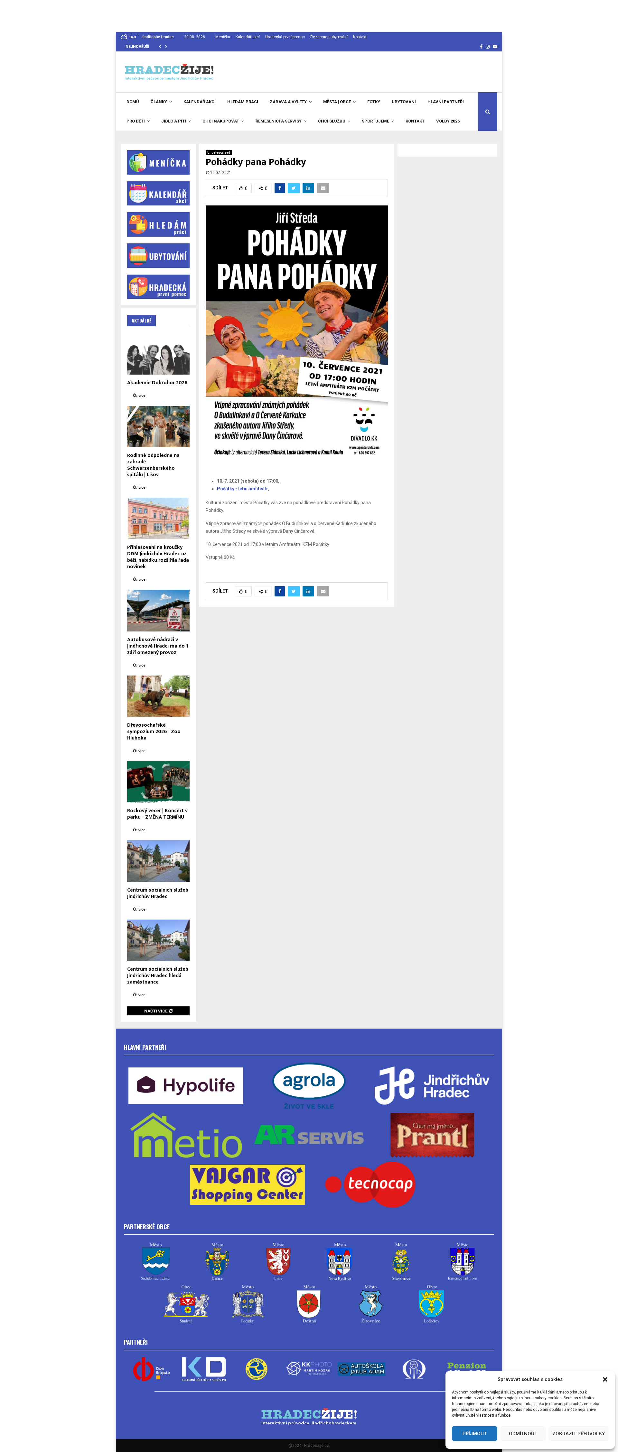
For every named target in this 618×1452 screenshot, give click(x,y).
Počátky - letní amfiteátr (242, 488)
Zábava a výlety (288, 101)
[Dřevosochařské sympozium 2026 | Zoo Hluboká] (158, 696)
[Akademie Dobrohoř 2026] (158, 353)
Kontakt (360, 37)
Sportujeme (375, 121)
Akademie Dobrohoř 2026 (157, 382)
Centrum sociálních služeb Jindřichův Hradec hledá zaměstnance (157, 975)
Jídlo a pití (173, 121)
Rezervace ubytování (329, 37)
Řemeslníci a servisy (279, 121)
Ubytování (404, 101)
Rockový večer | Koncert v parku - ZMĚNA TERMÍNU (157, 813)
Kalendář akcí (248, 37)
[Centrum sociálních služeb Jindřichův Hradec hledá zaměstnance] (158, 940)
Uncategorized (218, 152)
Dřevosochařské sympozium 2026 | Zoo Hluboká (154, 731)
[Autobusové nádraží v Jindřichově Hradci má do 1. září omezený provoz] (158, 610)
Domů (132, 101)
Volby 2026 (448, 121)
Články (159, 101)
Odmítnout (523, 1434)
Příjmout (475, 1434)
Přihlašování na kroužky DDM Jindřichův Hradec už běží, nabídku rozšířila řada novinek (158, 557)
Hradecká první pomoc (285, 37)
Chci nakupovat (220, 121)
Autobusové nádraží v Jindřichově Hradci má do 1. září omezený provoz (158, 646)
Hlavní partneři (445, 101)
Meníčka (222, 37)
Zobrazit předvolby (578, 1434)
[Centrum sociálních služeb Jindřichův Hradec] (158, 861)
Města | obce (337, 101)
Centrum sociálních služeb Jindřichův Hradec (157, 893)
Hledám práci (242, 101)
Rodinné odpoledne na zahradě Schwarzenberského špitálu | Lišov (153, 465)
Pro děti (135, 121)
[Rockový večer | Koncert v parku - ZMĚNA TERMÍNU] (158, 782)
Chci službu (331, 121)
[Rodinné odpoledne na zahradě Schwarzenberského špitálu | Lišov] (158, 426)
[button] (605, 1379)
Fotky (373, 101)
